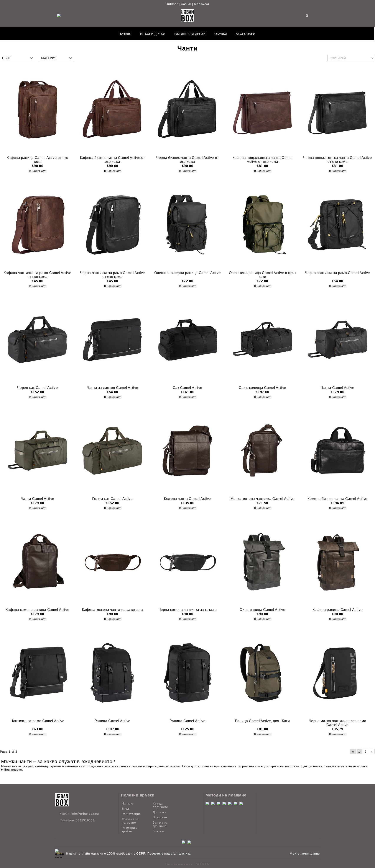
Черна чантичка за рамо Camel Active (337, 273)
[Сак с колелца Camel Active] (262, 339)
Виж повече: (13, 769)
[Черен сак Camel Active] (37, 339)
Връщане (160, 817)
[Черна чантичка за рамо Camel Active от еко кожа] (112, 224)
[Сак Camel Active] (187, 339)
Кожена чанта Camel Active (187, 499)
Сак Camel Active (187, 388)
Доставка (159, 812)
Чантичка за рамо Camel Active (37, 721)
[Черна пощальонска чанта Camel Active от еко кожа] (337, 109)
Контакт (158, 831)
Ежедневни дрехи (190, 34)
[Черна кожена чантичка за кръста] (187, 561)
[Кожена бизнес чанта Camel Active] (337, 450)
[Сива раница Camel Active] (262, 561)
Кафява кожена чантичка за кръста (112, 610)
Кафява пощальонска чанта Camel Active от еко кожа (262, 159)
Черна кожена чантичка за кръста (187, 610)
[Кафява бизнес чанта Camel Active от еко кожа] (112, 109)
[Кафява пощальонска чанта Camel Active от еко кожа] (262, 109)
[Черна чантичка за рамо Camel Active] (337, 224)
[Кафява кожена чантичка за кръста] (112, 561)
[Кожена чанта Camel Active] (187, 450)
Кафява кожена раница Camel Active (37, 610)
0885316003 (85, 820)
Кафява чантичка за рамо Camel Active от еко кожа (37, 275)
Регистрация (131, 814)
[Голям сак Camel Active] (112, 450)
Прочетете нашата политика (169, 853)
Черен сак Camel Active (37, 388)
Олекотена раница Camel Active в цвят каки (262, 275)
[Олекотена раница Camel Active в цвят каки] (262, 224)
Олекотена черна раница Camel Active (187, 273)
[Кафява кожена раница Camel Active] (37, 561)
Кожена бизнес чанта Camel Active (337, 499)
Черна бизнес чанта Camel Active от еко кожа (187, 159)
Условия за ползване (130, 820)
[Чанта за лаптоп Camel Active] (112, 339)
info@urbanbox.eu (85, 813)
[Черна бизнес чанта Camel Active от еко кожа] (187, 109)
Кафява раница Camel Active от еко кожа (37, 159)
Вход (125, 808)
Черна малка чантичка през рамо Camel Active (337, 723)
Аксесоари (245, 34)
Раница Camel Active (112, 721)
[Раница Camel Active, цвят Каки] (262, 672)
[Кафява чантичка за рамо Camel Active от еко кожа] (37, 224)
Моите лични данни (305, 853)
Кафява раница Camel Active (337, 610)
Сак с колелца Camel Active (262, 388)
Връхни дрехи (152, 34)
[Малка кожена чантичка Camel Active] (262, 450)
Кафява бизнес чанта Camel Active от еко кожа (112, 159)
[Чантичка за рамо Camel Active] (37, 672)
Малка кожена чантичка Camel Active (262, 499)
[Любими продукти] (304, 16)
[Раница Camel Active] (112, 672)
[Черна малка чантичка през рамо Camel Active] (337, 672)
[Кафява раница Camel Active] (337, 561)
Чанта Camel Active (337, 388)
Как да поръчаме (160, 805)
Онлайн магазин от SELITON (187, 864)
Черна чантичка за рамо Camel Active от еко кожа (112, 275)
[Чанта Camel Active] (337, 339)
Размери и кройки (130, 829)
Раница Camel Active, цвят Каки (262, 721)
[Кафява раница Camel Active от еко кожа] (37, 109)
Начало (125, 34)
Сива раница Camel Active (262, 610)
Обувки (220, 34)
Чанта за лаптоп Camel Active (112, 388)
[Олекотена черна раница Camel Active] (187, 224)
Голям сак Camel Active (112, 499)
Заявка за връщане (160, 824)
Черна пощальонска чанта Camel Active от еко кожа (337, 159)
